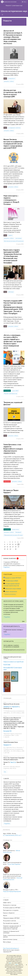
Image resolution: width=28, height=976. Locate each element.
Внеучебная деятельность (12, 626)
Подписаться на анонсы (10, 594)
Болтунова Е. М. (8, 731)
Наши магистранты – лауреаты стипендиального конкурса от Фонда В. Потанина (11, 200)
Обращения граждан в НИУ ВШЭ (11, 918)
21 (7, 549)
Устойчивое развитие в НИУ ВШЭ (11, 907)
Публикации (7, 698)
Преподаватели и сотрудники (10, 910)
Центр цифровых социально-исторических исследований (11, 646)
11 (13, 544)
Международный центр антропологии (14, 650)
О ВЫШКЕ (6, 900)
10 (10, 544)
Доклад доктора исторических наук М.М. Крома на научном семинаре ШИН (12, 93)
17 (13, 546)
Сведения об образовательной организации (11, 932)
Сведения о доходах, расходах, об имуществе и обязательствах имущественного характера (12, 927)
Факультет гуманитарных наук (14, 5)
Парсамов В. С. (16, 706)
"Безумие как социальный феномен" (13, 403)
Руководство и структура (9, 905)
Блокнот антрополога (11, 591)
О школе (6, 778)
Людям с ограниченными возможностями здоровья (13, 936)
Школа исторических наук (14, 11)
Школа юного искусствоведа (13, 588)
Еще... (5, 771)
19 (18, 546)
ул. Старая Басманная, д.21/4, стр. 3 (12, 835)
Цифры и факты (7, 902)
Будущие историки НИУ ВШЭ (13, 578)
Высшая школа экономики (10, 1)
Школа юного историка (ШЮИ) (13, 601)
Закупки (5, 915)
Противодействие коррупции (10, 923)
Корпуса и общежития (8, 913)
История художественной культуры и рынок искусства (11, 584)
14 (4, 546)
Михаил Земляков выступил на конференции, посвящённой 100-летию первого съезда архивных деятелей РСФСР (13, 143)
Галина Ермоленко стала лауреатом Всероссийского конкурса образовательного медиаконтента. (13, 448)
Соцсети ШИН (8, 574)
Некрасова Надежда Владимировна (12, 891)
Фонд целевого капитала (9, 920)
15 (7, 546)
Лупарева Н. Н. (7, 706)
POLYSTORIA (7, 664)
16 (10, 546)
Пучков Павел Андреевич (14, 864)
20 (4, 549)
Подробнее (7, 617)
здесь (10, 962)
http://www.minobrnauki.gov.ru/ (11, 948)
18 (15, 546)
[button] (25, 609)
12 (15, 544)
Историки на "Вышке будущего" (11, 491)
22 (10, 549)
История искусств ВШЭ (11, 581)
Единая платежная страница (10, 939)
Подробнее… (7, 567)
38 (15, 549)
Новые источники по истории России (13, 661)
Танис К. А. (13, 762)
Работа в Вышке (7, 942)
